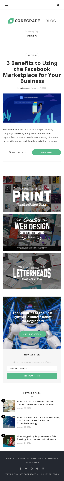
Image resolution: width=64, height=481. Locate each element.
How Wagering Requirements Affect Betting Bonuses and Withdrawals (38, 438)
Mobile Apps (32, 462)
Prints (42, 458)
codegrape (24, 88)
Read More (46, 152)
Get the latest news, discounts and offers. (32, 362)
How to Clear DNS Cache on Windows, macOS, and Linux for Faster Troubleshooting (38, 420)
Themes (21, 458)
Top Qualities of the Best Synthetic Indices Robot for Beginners (33, 317)
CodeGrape (30, 474)
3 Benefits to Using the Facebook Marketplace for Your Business (32, 72)
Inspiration (32, 55)
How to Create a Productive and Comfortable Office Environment (36, 403)
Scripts (10, 458)
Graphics (53, 458)
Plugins (31, 458)
